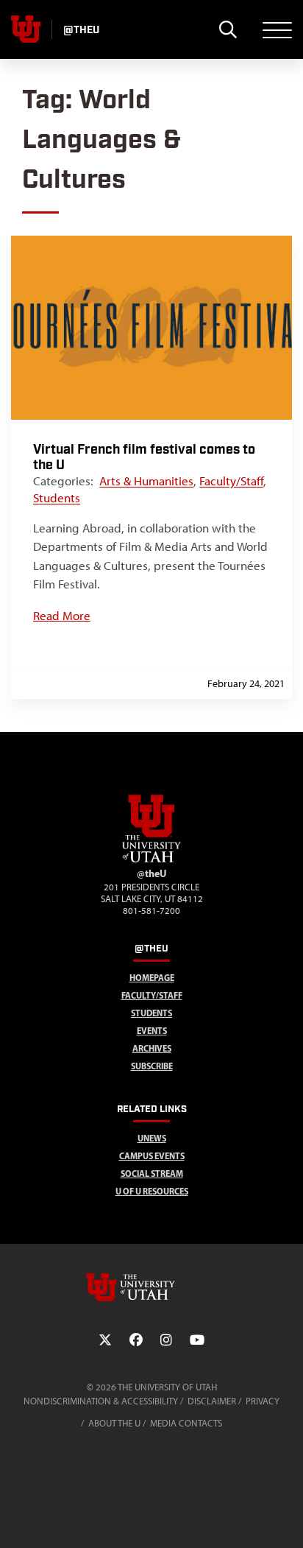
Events (152, 1030)
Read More (61, 615)
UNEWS (152, 1138)
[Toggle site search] (228, 29)
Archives (151, 1048)
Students (56, 497)
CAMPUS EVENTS (152, 1155)
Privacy (262, 1401)
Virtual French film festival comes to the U (144, 457)
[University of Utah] (151, 1287)
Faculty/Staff (231, 481)
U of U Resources (151, 1191)
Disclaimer (212, 1401)
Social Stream (152, 1173)
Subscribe (152, 1066)
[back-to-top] (285, 1519)
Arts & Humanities (146, 481)
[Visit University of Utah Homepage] (25, 29)
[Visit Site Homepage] (151, 859)
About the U (114, 1423)
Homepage (151, 977)
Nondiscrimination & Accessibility (101, 1401)
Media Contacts (186, 1423)
